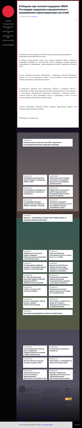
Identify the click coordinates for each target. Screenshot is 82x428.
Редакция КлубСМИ (46, 406)
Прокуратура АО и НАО (8, 36)
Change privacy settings (23, 407)
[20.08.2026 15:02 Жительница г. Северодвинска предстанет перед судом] (61, 357)
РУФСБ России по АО (8, 27)
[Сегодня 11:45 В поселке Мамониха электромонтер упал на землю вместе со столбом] (61, 250)
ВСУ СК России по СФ (8, 32)
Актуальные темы (22, 421)
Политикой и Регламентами (25, 405)
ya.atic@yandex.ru (49, 398)
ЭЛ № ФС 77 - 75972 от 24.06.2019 (50, 390)
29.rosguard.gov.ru (33, 16)
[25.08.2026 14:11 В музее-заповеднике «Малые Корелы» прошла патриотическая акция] (35, 297)
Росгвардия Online (8, 24)
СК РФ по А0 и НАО (8, 40)
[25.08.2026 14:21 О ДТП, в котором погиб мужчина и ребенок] (35, 286)
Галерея (21, 417)
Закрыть (77, 425)
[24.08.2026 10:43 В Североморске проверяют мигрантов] (61, 345)
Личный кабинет (8, 45)
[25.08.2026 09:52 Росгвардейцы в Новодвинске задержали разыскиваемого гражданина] (35, 186)
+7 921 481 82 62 (55, 404)
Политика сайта (47, 425)
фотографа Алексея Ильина (44, 417)
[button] (76, 19)
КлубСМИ (8, 21)
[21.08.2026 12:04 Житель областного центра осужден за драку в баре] (35, 357)
